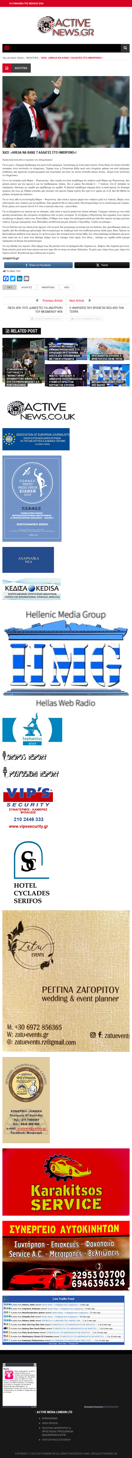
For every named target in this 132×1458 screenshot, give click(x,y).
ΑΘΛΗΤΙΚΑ (21, 68)
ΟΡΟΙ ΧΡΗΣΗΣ (50, 1423)
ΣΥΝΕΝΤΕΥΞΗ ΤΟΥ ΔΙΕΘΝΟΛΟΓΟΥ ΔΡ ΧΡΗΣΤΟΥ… (74, 1324)
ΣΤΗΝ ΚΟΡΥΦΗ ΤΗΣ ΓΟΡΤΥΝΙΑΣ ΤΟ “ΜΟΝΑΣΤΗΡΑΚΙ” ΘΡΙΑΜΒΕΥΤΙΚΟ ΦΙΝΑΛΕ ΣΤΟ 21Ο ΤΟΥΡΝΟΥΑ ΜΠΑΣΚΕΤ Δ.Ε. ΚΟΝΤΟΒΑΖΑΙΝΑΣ (23, 377)
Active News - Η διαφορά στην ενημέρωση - (60, 1305)
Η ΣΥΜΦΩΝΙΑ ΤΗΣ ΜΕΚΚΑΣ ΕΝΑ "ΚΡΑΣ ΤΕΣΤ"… (73, 1340)
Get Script (53, 1344)
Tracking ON (73, 1344)
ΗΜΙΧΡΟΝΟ (48, 287)
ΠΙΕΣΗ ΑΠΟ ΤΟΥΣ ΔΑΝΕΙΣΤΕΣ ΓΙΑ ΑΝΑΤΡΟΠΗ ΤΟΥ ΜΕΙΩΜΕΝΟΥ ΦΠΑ (35, 309)
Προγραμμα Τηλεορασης (93, 1407)
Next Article (76, 300)
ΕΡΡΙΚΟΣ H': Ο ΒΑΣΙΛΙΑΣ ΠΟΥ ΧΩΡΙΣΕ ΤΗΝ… (62, 1320)
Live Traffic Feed (63, 1298)
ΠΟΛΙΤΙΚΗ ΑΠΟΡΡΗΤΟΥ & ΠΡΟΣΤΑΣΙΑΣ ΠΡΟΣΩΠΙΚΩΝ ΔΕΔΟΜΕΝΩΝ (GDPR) (57, 1431)
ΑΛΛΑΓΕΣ (26, 287)
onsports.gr (10, 258)
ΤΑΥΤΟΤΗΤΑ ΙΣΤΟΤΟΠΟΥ (56, 1439)
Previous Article (53, 300)
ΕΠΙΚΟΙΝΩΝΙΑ (49, 1418)
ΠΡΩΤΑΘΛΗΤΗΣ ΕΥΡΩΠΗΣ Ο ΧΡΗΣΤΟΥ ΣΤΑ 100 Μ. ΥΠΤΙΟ (107, 357)
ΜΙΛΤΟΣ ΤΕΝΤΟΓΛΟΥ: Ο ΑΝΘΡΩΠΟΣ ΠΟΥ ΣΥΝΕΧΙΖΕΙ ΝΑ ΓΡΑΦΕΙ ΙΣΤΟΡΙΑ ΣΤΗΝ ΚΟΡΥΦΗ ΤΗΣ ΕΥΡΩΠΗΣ (65, 380)
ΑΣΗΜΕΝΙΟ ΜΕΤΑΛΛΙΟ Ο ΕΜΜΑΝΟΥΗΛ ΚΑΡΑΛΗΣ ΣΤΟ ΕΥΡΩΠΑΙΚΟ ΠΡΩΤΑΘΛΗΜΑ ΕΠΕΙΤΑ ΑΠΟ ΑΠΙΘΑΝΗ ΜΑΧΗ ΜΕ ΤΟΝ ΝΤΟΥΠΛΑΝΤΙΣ (64, 352)
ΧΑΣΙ (66, 287)
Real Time (63, 1344)
